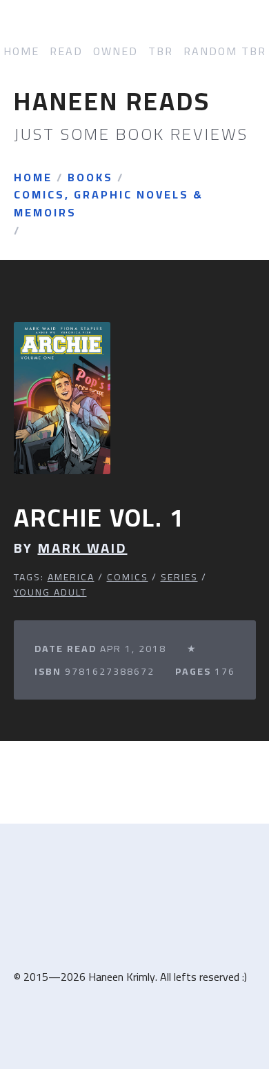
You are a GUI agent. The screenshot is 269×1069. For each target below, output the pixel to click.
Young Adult (50, 592)
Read (66, 51)
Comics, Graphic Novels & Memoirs (108, 203)
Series (179, 576)
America (71, 576)
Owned (115, 51)
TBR (160, 51)
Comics (127, 576)
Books (90, 178)
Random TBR (224, 51)
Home (21, 51)
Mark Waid (83, 548)
